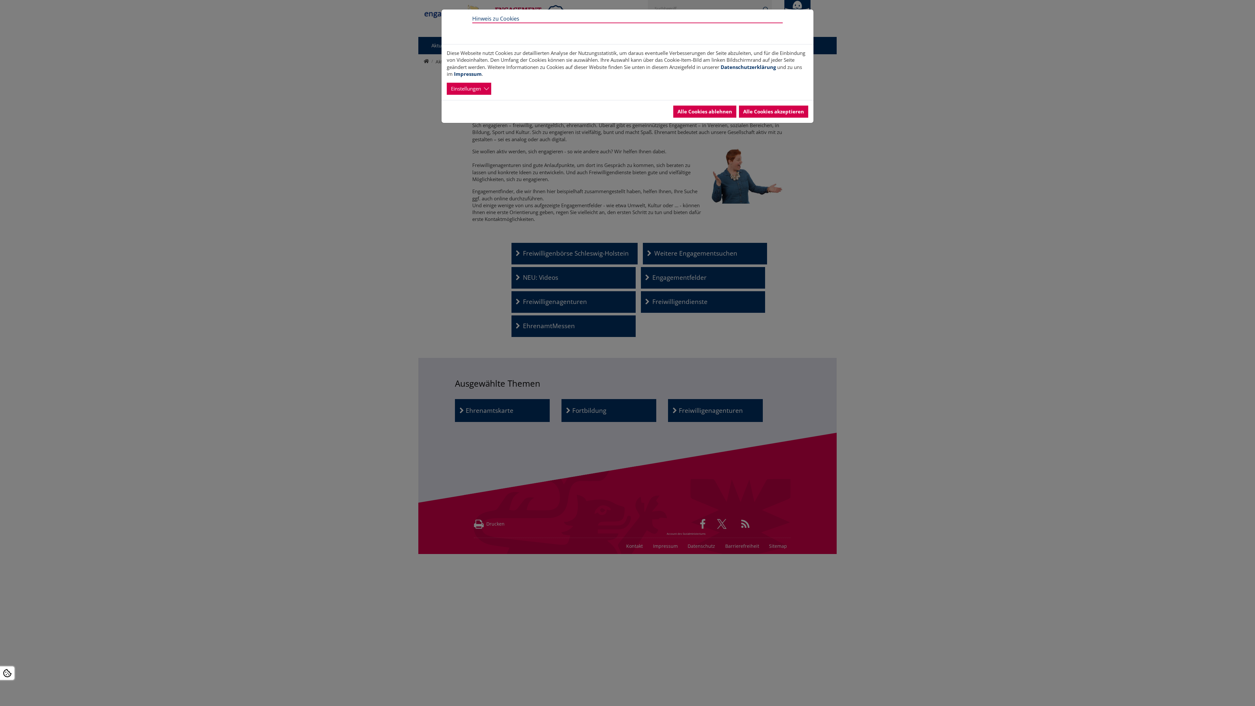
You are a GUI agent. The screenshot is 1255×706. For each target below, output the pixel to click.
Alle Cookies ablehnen (705, 111)
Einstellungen (466, 88)
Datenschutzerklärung (748, 67)
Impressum (468, 74)
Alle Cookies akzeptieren (773, 111)
